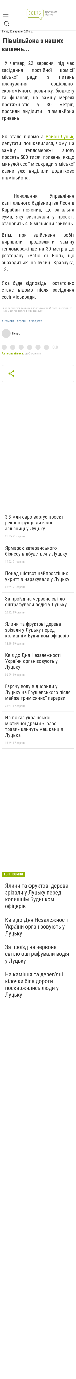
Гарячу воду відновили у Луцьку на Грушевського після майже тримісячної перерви (38, 692)
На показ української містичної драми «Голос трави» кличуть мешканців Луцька (34, 726)
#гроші (21, 321)
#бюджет (35, 321)
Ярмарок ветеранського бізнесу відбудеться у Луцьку (36, 551)
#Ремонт (8, 321)
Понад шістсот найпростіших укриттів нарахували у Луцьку (37, 576)
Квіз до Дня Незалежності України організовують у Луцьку (33, 661)
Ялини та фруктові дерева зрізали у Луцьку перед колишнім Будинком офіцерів (37, 630)
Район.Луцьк (59, 137)
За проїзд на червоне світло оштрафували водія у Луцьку (36, 602)
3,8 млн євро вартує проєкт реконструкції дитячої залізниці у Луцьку (34, 523)
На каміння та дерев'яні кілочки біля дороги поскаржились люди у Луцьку (34, 984)
